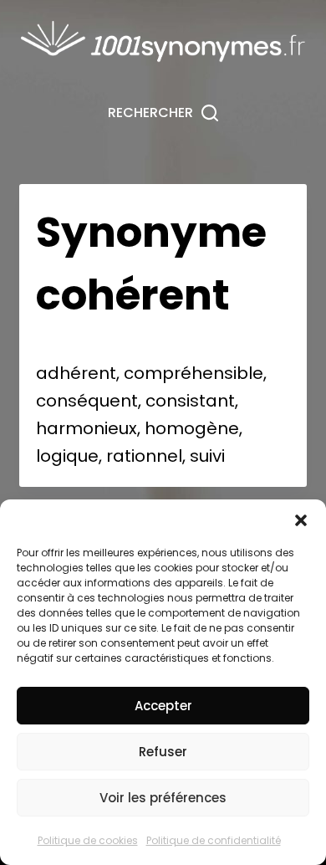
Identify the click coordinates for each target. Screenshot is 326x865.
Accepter (163, 705)
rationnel (144, 456)
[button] (301, 520)
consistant (190, 400)
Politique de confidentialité (213, 840)
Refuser (163, 751)
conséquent (87, 400)
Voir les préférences (163, 797)
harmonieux (86, 428)
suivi (207, 456)
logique (67, 456)
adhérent (76, 373)
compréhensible (193, 373)
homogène (192, 428)
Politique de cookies (88, 840)
